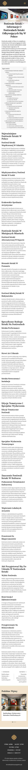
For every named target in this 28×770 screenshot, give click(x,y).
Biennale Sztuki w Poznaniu (15, 90)
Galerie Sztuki (19, 744)
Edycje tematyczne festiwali (15, 106)
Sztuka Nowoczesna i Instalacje (15, 101)
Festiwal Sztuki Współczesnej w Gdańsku (15, 74)
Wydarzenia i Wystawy (14, 20)
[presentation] (14, 702)
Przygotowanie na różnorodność (16, 127)
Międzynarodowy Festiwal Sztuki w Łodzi (16, 78)
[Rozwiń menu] (24, 3)
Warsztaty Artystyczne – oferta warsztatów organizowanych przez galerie (21, 677)
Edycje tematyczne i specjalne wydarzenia (14, 103)
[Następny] (24, 707)
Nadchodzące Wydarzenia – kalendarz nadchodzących (6, 676)
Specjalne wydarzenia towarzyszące (14, 108)
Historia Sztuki (14, 747)
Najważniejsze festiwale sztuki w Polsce (14, 71)
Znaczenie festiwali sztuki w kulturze (13, 112)
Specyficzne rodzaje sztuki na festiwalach (13, 95)
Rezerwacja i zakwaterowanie (16, 126)
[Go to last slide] (4, 707)
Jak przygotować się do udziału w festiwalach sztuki (14, 121)
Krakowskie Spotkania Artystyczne (13, 81)
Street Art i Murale (13, 99)
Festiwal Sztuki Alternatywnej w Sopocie (16, 87)
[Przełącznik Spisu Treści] (23, 69)
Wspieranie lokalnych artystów (16, 117)
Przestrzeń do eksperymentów (16, 119)
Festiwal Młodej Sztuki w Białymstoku (14, 92)
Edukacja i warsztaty (14, 753)
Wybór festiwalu (12, 124)
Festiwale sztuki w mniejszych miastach (14, 84)
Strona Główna (8, 744)
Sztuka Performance (13, 98)
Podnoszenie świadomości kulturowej (15, 115)
